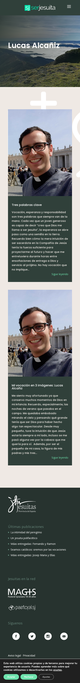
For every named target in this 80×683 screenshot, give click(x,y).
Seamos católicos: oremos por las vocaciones (38, 549)
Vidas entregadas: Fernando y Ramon (33, 544)
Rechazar (28, 676)
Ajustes (46, 676)
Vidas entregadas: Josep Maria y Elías (33, 555)
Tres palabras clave (27, 205)
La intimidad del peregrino (26, 532)
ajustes (57, 670)
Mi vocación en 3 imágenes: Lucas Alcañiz (37, 386)
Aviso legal (14, 655)
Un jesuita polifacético (24, 538)
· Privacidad (28, 655)
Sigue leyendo (60, 274)
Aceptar (11, 676)
